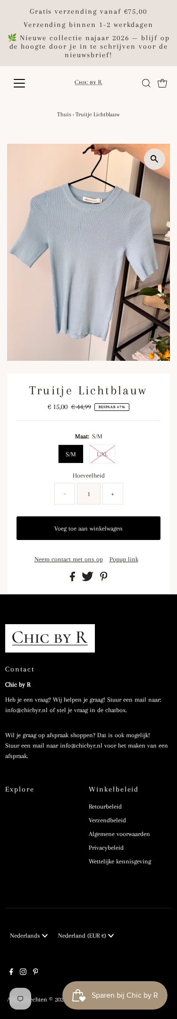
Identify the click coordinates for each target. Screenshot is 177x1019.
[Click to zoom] (154, 159)
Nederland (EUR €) (83, 935)
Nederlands (26, 935)
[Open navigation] (26, 83)
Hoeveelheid (89, 475)
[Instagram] (23, 973)
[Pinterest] (36, 973)
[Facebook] (11, 973)
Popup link (124, 559)
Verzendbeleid (107, 820)
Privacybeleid (106, 847)
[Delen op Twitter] (88, 579)
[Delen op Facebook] (73, 579)
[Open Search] (146, 83)
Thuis (64, 114)
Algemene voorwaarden (119, 833)
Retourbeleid (105, 806)
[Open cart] (162, 83)
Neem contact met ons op (68, 559)
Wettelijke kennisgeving (120, 861)
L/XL (102, 454)
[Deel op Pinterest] (104, 579)
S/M (71, 454)
